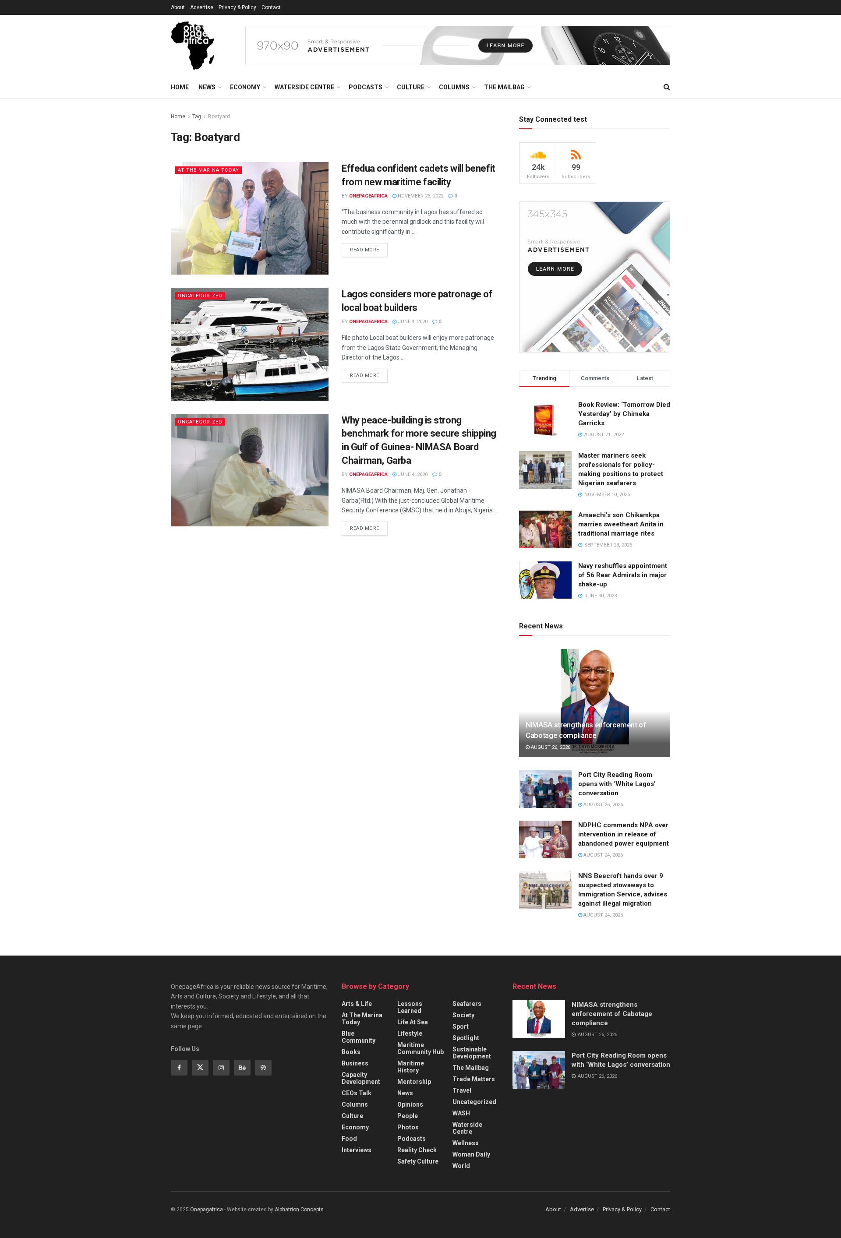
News (207, 87)
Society (463, 1015)
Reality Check (417, 1149)
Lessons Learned (409, 1007)
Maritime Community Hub (420, 1048)
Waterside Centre (304, 87)
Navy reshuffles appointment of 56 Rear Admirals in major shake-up (622, 575)
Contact (271, 7)
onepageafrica (368, 196)
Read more (364, 250)
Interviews (356, 1149)
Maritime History (410, 1067)
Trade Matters (473, 1079)
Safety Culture (417, 1161)
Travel (461, 1090)
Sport (460, 1026)
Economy (245, 87)
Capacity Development (361, 1078)
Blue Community (358, 1037)
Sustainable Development (471, 1053)
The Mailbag (504, 87)
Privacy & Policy (237, 7)
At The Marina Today (208, 170)
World (461, 1165)
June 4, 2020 (412, 321)
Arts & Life (357, 1003)
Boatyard (219, 116)
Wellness (465, 1142)
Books (351, 1051)
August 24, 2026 (602, 855)
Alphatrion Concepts (299, 1209)
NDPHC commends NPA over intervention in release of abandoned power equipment (623, 834)
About (178, 7)
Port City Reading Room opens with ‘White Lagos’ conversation (617, 784)
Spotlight (465, 1037)
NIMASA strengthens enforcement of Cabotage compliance (612, 1014)
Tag (196, 116)
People (407, 1115)
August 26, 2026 (550, 747)
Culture (410, 87)
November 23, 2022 (419, 196)
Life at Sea (412, 1022)
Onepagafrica (206, 1209)
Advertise (201, 7)
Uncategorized (200, 296)
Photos (408, 1127)
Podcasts (365, 87)
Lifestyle (409, 1033)
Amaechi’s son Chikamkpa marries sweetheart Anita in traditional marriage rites (621, 524)
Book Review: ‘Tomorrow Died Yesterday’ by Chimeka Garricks (624, 414)
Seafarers (466, 1003)
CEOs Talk (356, 1093)
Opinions (410, 1104)
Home (180, 87)
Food (349, 1138)
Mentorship (414, 1081)
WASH (461, 1113)
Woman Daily (471, 1154)
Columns (454, 87)
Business (355, 1063)
